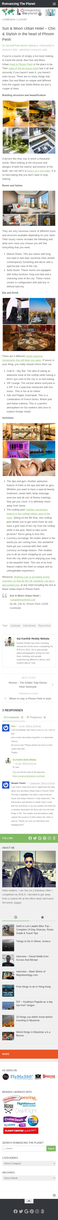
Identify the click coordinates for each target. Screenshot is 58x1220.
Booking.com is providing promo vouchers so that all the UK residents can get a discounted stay (28, 581)
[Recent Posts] (15, 917)
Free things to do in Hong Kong (33, 986)
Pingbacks (37, 717)
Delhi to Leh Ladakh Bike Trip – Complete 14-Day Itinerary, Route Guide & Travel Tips (34, 930)
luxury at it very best (38, 170)
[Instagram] (49, 838)
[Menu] (54, 3)
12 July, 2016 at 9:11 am (25, 763)
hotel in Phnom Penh (21, 64)
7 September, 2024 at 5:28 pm (42, 783)
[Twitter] (35, 838)
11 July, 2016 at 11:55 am (30, 726)
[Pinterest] (44, 838)
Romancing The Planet (18, 4)
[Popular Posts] (42, 917)
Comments (15, 717)
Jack (13, 726)
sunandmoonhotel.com (22, 599)
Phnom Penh (44, 626)
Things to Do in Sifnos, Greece (33, 941)
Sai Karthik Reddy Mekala (22, 45)
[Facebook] (30, 838)
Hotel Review (29, 626)
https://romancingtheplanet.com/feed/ (29, 776)
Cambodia (8, 19)
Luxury (22, 19)
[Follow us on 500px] (54, 838)
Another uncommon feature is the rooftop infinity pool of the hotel (28, 513)
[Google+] (39, 838)
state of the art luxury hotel (24, 68)
